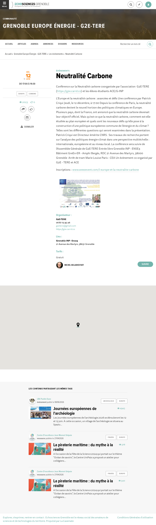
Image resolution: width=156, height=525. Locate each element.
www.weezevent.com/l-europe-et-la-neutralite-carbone (105, 169)
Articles (22, 44)
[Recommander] (31, 109)
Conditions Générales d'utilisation (135, 517)
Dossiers (62, 44)
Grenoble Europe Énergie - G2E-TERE (54, 26)
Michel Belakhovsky (74, 265)
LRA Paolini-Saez (44, 399)
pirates (111, 437)
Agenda (34, 44)
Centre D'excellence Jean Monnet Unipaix (54, 435)
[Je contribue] (139, 4)
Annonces (48, 44)
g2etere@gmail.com (66, 225)
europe (21, 94)
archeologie (108, 401)
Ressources (77, 44)
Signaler (29, 126)
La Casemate (67, 521)
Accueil (9, 44)
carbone (32, 94)
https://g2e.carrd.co (69, 91)
